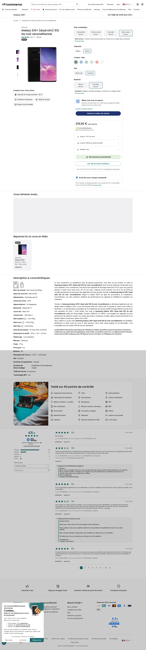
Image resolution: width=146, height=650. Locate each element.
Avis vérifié (129, 432)
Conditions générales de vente (78, 639)
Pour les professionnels (75, 618)
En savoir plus (79, 41)
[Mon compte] (137, 4)
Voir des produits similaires (98, 164)
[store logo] (12, 4)
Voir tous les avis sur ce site (32, 446)
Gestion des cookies (58, 639)
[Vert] (86, 62)
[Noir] (76, 62)
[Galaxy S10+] (22, 249)
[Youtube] (21, 642)
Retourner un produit (74, 615)
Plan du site (75, 642)
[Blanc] (102, 62)
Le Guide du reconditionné (49, 612)
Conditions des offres (74, 610)
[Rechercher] (77, 4)
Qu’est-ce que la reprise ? (84, 109)
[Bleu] (81, 62)
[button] (127, 4)
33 (106, 568)
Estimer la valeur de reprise (98, 113)
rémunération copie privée (112, 169)
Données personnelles (98, 639)
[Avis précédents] (78, 567)
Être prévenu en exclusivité (100, 157)
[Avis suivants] (110, 568)
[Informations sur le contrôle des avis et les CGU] (41, 443)
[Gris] (92, 62)
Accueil (15, 20)
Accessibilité (114, 639)
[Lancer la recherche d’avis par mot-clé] (48, 470)
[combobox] (51, 4)
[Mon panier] (142, 4)
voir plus (107, 508)
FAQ (68, 612)
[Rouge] (97, 62)
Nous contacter (72, 607)
